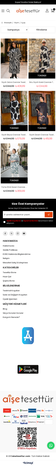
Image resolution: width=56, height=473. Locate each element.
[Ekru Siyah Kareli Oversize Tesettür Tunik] (42, 59)
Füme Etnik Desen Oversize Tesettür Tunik (14, 187)
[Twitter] (11, 233)
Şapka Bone (9, 280)
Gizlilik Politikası (10, 250)
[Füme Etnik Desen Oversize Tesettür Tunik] (14, 163)
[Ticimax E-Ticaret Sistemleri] (28, 463)
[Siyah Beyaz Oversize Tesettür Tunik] (14, 111)
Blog (5, 309)
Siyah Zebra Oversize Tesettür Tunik (14, 82)
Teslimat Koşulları (11, 290)
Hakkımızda (8, 246)
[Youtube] (24, 233)
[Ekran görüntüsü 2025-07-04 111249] (28, 439)
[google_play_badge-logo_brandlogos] (28, 369)
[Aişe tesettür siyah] (28, 399)
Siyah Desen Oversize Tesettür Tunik (42, 134)
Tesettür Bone (9, 272)
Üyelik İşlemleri (10, 299)
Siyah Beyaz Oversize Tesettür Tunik (14, 134)
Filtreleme (41, 29)
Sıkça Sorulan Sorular (13, 313)
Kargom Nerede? (11, 317)
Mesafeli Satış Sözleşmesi (15, 262)
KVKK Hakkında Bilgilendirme (16, 254)
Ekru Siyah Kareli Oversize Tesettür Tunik (42, 82)
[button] (11, 78)
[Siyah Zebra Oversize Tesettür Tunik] (14, 59)
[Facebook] (5, 233)
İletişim (6, 258)
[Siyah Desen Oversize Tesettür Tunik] (42, 111)
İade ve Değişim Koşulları (15, 294)
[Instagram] (17, 233)
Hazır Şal (7, 276)
